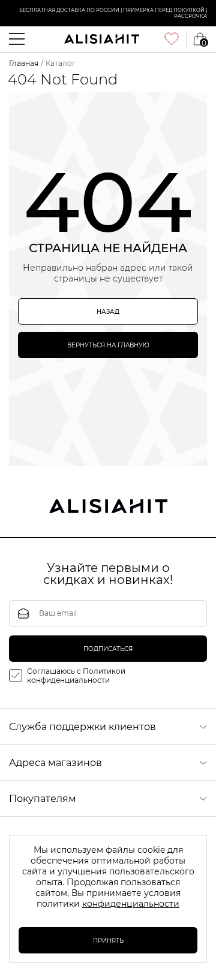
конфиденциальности (130, 903)
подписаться (108, 649)
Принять (108, 940)
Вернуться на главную (108, 345)
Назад (108, 312)
